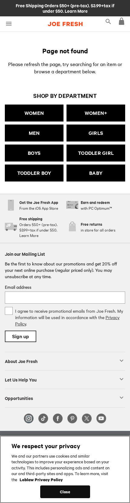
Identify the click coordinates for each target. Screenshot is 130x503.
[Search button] (108, 21)
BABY (95, 172)
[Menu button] (8, 24)
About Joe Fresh (21, 361)
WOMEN (34, 112)
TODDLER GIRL (96, 152)
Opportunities (19, 398)
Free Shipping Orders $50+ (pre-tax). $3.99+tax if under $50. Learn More (65, 8)
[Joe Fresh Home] (65, 24)
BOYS (34, 152)
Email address (18, 287)
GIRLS (96, 132)
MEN (34, 132)
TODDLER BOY (34, 172)
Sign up (20, 336)
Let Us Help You (21, 379)
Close (65, 492)
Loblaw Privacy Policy (41, 479)
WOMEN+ (96, 112)
